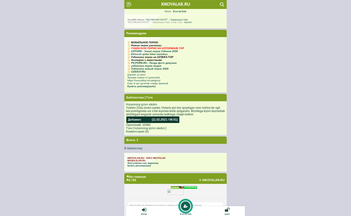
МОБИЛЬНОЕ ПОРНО (144, 42)
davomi (188, 22)
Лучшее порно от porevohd (143, 77)
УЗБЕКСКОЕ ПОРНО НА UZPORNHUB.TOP (157, 48)
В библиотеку (133, 148)
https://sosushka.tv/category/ (144, 80)
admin (146, 119)
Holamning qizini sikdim (141, 104)
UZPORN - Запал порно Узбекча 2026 (154, 51)
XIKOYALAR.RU (175, 4)
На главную (137, 176)
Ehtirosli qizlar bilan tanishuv (149, 54)
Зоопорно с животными (146, 59)
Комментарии (135, 131)
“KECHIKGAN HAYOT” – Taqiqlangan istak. (167, 19)
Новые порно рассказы (146, 45)
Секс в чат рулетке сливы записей (147, 83)
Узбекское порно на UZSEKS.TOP (152, 57)
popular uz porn (136, 74)
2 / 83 (132, 180)
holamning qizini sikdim (149, 128)
